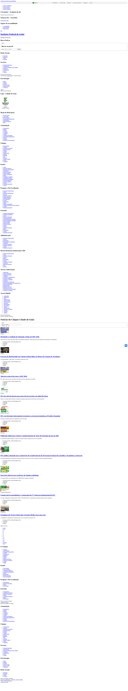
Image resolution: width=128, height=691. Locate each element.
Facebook (5, 672)
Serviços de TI (7, 302)
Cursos (4, 167)
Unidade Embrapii (7, 198)
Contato (5, 72)
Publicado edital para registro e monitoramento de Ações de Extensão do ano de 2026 (30, 436)
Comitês (5, 134)
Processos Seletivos (7, 168)
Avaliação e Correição (8, 290)
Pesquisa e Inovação (7, 195)
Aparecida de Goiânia (7, 148)
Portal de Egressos (7, 224)
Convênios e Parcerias (8, 596)
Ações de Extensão (7, 218)
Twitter (4, 675)
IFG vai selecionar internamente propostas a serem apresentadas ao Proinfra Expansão (30, 416)
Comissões (5, 133)
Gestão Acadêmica (7, 181)
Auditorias (5, 276)
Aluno (4, 81)
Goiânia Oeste (6, 153)
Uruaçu (4, 160)
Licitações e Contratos (8, 279)
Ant (4, 529)
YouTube (5, 676)
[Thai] (13, 14)
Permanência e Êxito (7, 178)
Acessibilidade (6, 26)
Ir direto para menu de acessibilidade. (8, 1)
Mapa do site (6, 28)
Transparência (6, 69)
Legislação (85, 2)
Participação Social (7, 274)
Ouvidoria (5, 68)
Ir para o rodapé (7, 9)
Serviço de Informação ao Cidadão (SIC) (11, 283)
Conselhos (5, 131)
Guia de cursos (6, 85)
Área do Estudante (7, 576)
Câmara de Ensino (7, 172)
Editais (4, 175)
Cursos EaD (5, 116)
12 (3, 540)
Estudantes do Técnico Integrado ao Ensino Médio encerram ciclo (23, 515)
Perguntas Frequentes (7, 184)
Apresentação (6, 128)
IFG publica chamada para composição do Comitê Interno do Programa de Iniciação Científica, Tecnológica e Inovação (41, 455)
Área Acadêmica (6, 569)
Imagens (6, 311)
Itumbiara (5, 155)
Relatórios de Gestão (7, 288)
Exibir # (4, 325)
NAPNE (5, 553)
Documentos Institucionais (8, 119)
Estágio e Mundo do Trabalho (9, 220)
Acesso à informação (77, 2)
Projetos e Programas (7, 174)
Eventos (5, 200)
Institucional (5, 272)
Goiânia (5, 152)
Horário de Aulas (6, 575)
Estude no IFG (6, 86)
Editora (5, 306)
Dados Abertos (6, 285)
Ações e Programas (7, 273)
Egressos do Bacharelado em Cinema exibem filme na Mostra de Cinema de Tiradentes (30, 356)
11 (3, 539)
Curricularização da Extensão (9, 219)
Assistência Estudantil (7, 214)
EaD (5, 298)
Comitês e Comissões (7, 204)
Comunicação (6, 66)
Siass (4, 265)
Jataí (4, 156)
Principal (5, 549)
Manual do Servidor (7, 264)
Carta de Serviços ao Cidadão (9, 289)
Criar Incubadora (6, 221)
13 (3, 541)
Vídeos (5, 312)
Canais (91, 2)
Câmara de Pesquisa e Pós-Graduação (11, 205)
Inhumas (5, 154)
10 (3, 537)
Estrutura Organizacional (8, 169)
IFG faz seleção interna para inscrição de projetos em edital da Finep (24, 396)
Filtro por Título (5, 324)
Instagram (5, 673)
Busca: (3, 49)
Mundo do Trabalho (8, 309)
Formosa (5, 150)
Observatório (6, 308)
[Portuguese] (1, 14)
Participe (69, 2)
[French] (5, 14)
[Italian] (9, 14)
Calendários (6, 296)
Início (4, 528)
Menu (2, 89)
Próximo (5, 542)
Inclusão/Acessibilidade (8, 179)
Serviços (5, 182)
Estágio (4, 595)
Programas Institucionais (8, 193)
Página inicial (10, 75)
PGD (4, 122)
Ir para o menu (6, 6)
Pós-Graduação (6, 199)
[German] (7, 14)
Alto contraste (6, 27)
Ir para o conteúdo (7, 5)
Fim (4, 543)
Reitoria (5, 129)
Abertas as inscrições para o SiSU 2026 (14, 376)
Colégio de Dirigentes (7, 135)
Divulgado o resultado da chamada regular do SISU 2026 (20, 337)
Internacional (6, 299)
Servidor (5, 83)
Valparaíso (5, 161)
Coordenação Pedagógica (8, 572)
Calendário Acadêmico (8, 176)
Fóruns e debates (6, 173)
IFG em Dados (6, 117)
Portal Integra (7, 304)
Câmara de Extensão (7, 227)
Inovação (6, 303)
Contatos (5, 139)
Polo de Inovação (7, 196)
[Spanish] (11, 14)
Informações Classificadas (8, 282)
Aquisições (5, 243)
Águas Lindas (6, 146)
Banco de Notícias (7, 121)
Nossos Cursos (6, 115)
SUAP (4, 71)
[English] (3, 14)
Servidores (5, 280)
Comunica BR (62, 2)
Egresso (5, 82)
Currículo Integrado (7, 180)
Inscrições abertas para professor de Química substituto (20, 475)
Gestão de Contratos (7, 244)
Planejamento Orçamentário (9, 241)
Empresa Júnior (6, 223)
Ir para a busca (6, 8)
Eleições (5, 137)
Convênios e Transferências (9, 277)
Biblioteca (5, 555)
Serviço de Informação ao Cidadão (10, 67)
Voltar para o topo (4, 602)
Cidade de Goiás (6, 149)
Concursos (5, 87)
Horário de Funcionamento (9, 140)
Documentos (6, 170)
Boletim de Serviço (7, 286)
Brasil (36, 2)
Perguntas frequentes (7, 65)
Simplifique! (55, 2)
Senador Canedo (6, 159)
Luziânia (5, 158)
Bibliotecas (6, 297)
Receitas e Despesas (7, 245)
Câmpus (5, 130)
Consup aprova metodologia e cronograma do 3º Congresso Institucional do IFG (28, 495)
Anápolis (5, 147)
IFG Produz (6, 305)
